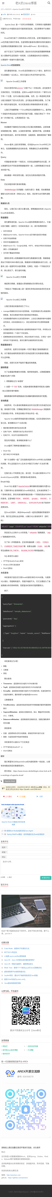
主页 (2, 9)
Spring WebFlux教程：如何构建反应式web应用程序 (25, 834)
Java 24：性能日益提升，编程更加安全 (18, 964)
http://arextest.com (14, 1175)
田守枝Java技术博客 (10, 1050)
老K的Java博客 (26, 3)
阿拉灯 (5, 1046)
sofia (4, 14)
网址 (3, 857)
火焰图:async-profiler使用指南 (15, 956)
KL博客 (30, 1050)
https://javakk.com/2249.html (30, 789)
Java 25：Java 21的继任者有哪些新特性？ (19, 960)
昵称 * (4, 847)
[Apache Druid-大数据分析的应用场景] (13, 811)
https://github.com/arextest (18, 1178)
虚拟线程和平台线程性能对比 (14, 972)
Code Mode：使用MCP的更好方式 (16, 948)
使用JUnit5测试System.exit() (14, 979)
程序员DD (6, 1054)
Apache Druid (10, 25)
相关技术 (8, 9)
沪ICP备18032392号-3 (37, 1192)
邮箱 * (4, 852)
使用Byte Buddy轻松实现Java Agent (19, 831)
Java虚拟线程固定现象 (12, 983)
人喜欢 (9, 796)
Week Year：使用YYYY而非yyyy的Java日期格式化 (23, 968)
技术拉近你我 (33, 1046)
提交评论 (46, 878)
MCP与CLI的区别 (10, 952)
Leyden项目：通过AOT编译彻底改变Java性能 (21, 975)
